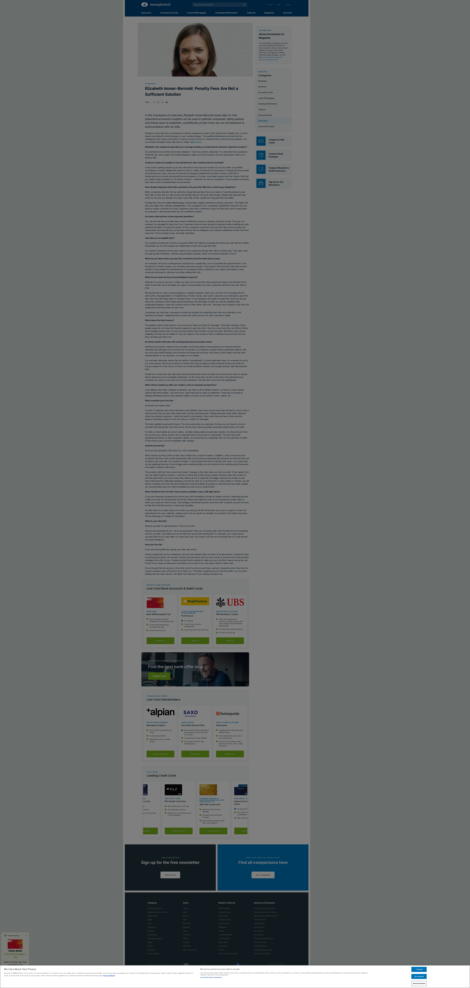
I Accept (419, 969)
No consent (419, 976)
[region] (235, 976)
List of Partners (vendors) (211, 977)
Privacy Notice (109, 975)
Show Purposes (419, 983)
